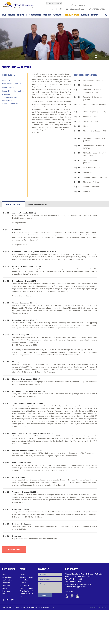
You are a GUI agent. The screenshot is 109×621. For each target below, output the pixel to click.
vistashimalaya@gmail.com (75, 587)
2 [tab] (98, 56)
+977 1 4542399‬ (79, 5)
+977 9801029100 (98, 9)
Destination (22, 15)
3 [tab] (102, 56)
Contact (94, 15)
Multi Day (47, 15)
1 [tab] (95, 56)
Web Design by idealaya (98, 607)
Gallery (22, 574)
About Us (11, 15)
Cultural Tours (35, 15)
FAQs (4, 594)
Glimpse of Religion (27, 577)
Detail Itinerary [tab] (13, 204)
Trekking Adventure (71, 15)
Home (4, 15)
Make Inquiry (14, 550)
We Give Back (7, 580)
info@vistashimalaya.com (76, 9)
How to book (7, 577)
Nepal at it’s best (26, 591)
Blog (4, 574)
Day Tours (57, 15)
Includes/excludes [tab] (37, 204)
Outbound (85, 15)
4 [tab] (105, 56)
